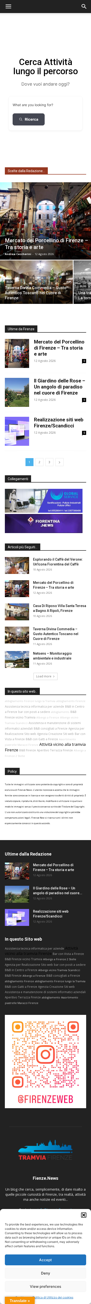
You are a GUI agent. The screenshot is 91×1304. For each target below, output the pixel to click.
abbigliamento (60, 712)
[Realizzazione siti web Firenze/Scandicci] (17, 917)
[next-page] (59, 462)
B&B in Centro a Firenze (21, 970)
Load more (43, 676)
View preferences (45, 1286)
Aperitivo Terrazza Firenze (55, 750)
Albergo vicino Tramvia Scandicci (59, 970)
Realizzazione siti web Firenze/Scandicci (58, 423)
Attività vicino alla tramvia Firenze (41, 950)
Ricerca (31, 119)
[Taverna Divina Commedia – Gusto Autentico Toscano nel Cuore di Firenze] (36, 282)
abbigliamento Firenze (70, 701)
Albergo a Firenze (47, 717)
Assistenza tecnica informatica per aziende (34, 706)
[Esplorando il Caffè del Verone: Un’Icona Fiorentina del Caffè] (17, 565)
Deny (45, 1273)
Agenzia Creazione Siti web (55, 734)
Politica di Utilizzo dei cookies (53, 1297)
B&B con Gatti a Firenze (42, 739)
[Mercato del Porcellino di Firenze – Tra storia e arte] (45, 221)
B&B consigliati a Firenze (50, 728)
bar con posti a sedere (34, 712)
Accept (45, 1260)
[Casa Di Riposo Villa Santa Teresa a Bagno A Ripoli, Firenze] (17, 611)
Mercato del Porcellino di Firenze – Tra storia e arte (59, 348)
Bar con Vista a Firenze (68, 954)
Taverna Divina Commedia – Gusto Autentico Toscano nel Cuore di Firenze (55, 634)
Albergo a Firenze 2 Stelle (59, 959)
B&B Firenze (27, 750)
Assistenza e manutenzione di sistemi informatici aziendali (45, 992)
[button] (83, 1215)
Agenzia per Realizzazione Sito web (29, 965)
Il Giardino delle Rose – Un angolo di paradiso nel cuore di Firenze (59, 387)
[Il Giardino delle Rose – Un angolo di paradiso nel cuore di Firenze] (17, 894)
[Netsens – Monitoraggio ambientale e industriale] (17, 659)
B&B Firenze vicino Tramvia (23, 959)
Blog (10, 233)
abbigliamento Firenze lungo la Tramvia (30, 701)
